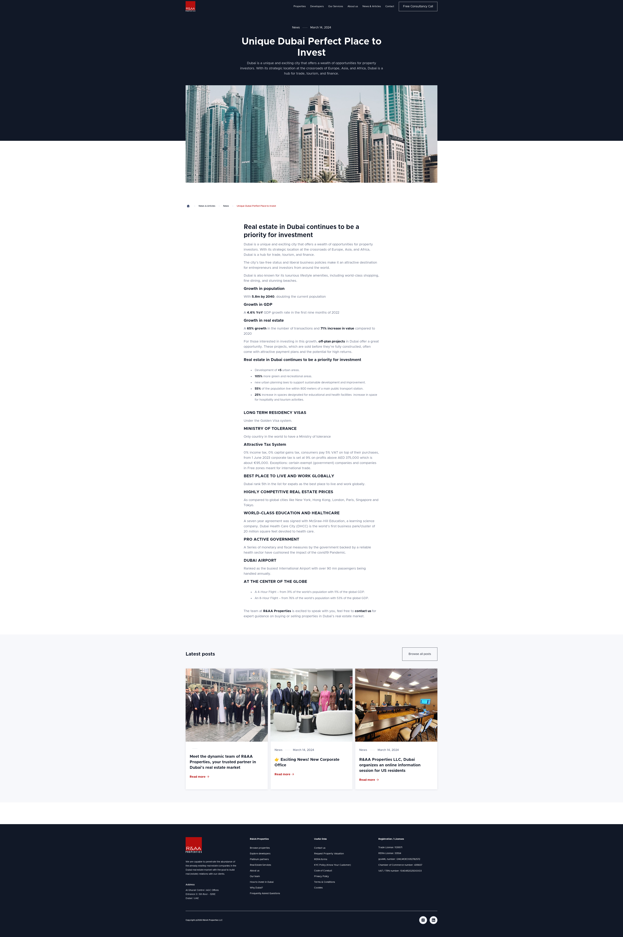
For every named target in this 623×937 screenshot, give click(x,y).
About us (353, 6)
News (296, 27)
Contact (389, 6)
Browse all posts (420, 654)
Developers (317, 6)
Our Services (335, 6)
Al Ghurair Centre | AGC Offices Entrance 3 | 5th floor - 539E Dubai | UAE (203, 894)
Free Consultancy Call (418, 6)
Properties (299, 6)
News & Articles (371, 6)
